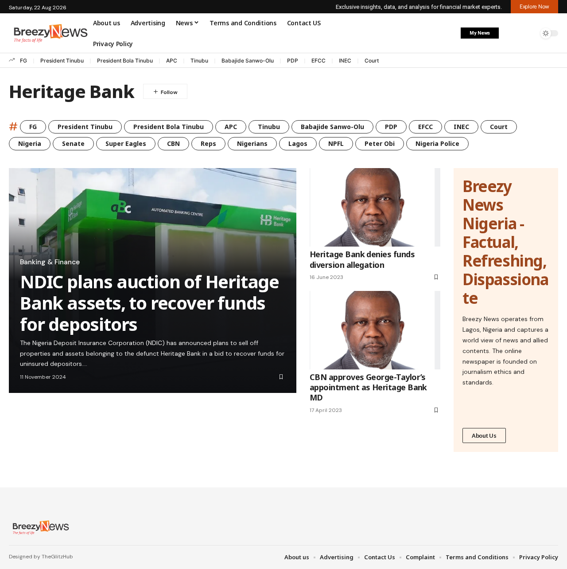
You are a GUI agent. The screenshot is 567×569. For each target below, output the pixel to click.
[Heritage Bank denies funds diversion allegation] (375, 207)
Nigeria (29, 143)
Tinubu (199, 60)
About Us (484, 436)
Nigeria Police (437, 143)
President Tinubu (62, 60)
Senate (73, 143)
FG (23, 60)
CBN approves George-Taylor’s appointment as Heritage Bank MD (368, 387)
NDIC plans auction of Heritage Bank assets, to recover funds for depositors (149, 302)
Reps (208, 143)
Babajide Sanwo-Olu (247, 60)
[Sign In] (510, 33)
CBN (173, 143)
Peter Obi (380, 143)
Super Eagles (125, 143)
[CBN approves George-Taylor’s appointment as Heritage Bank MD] (375, 330)
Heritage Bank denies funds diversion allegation (362, 259)
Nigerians (252, 143)
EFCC (318, 60)
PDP (292, 60)
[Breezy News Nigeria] (39, 527)
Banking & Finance (50, 262)
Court (372, 60)
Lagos (297, 143)
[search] (529, 33)
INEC (345, 60)
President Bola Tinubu (125, 60)
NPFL (336, 143)
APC (171, 60)
